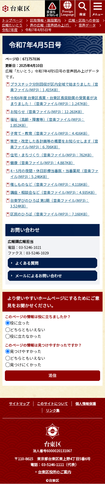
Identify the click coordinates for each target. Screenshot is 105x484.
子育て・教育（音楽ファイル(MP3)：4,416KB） (49, 133)
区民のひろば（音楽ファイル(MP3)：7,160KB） (49, 213)
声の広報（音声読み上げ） (50, 25)
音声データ (87, 25)
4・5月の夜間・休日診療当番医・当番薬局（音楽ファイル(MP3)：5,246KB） (54, 173)
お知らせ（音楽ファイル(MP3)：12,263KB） (47, 111)
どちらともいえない (27, 329)
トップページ (12, 20)
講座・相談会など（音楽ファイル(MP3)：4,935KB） (53, 192)
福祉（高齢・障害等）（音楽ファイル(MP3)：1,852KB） (47, 122)
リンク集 (53, 410)
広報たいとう (12, 25)
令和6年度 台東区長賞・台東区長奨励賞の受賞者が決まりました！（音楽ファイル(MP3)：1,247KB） (53, 100)
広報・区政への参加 (83, 20)
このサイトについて (52, 403)
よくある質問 (27, 263)
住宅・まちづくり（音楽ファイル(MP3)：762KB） (52, 154)
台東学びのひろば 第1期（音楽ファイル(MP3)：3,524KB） (49, 203)
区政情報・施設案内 (45, 20)
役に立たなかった (25, 336)
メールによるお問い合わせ (38, 275)
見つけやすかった (25, 351)
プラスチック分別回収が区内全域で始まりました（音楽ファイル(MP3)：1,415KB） (54, 86)
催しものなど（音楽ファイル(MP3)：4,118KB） (49, 184)
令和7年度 (10, 29)
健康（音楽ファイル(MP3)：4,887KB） (42, 162)
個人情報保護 (85, 403)
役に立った (20, 323)
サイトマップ (19, 403)
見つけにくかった (25, 364)
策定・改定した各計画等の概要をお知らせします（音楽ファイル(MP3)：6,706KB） (54, 143)
